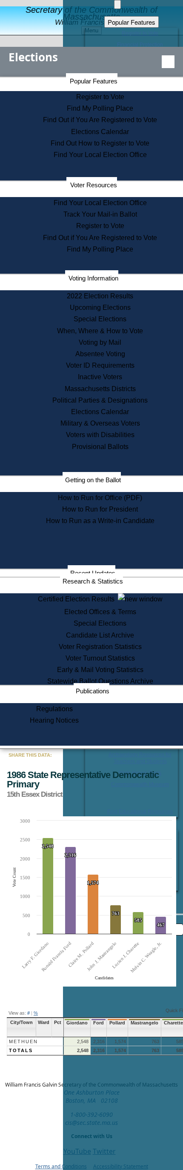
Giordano (77, 1022)
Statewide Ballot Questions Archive (100, 681)
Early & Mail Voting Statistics (100, 669)
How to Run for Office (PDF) (100, 497)
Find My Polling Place (100, 108)
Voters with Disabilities (100, 434)
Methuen (23, 1041)
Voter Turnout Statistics (100, 658)
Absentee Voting (100, 354)
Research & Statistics (93, 581)
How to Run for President (100, 509)
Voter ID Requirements (100, 365)
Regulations (54, 708)
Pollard (117, 1022)
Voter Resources (93, 185)
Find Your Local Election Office (100, 154)
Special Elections (100, 319)
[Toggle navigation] (168, 61)
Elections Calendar (100, 131)
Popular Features (93, 81)
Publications (92, 691)
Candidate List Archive (100, 635)
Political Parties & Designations (100, 400)
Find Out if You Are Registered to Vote (100, 119)
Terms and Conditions (61, 1166)
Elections (33, 57)
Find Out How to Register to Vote (100, 143)
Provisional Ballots (100, 446)
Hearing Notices (54, 720)
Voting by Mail (100, 342)
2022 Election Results (100, 296)
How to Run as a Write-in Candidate (100, 520)
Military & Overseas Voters (100, 423)
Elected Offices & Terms (100, 611)
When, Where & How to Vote (100, 331)
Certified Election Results (78, 599)
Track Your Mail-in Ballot (100, 214)
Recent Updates (92, 573)
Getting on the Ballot (93, 479)
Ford (98, 1022)
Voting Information (93, 278)
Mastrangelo (144, 1022)
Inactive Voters (100, 376)
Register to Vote (100, 96)
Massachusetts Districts (100, 388)
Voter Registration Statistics (100, 646)
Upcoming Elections (100, 307)
